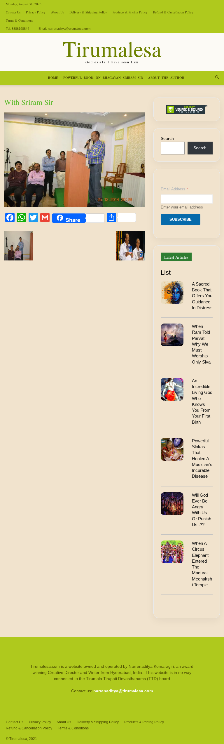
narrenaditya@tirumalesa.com (69, 28)
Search (167, 138)
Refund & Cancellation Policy (173, 12)
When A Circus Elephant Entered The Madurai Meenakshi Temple (202, 564)
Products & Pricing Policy (130, 12)
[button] (217, 77)
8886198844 (20, 28)
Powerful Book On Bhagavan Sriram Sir (103, 77)
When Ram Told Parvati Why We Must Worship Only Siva (201, 344)
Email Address (174, 189)
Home (53, 77)
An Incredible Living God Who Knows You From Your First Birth (202, 401)
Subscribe (180, 219)
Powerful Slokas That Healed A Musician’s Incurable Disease (202, 458)
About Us (57, 12)
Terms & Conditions (19, 20)
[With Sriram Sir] (74, 205)
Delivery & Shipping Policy (88, 12)
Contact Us (13, 12)
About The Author (166, 77)
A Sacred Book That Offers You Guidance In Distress (202, 295)
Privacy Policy (36, 12)
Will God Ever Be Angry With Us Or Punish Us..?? (201, 510)
